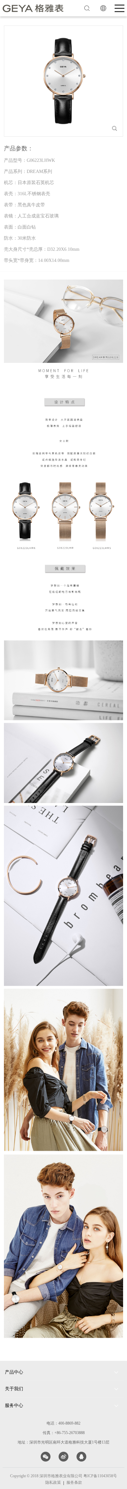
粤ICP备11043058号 (100, 1476)
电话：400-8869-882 (63, 1423)
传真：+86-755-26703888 (64, 1432)
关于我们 (14, 1388)
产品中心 (14, 1372)
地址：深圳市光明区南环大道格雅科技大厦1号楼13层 (63, 1442)
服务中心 (14, 1405)
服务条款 (74, 1482)
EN (103, 8)
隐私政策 (53, 1482)
